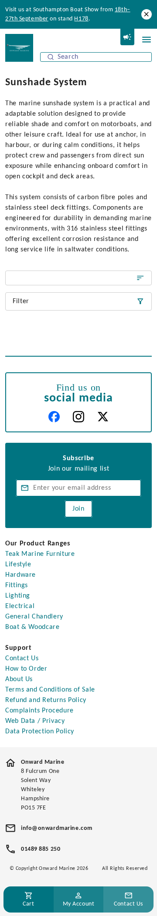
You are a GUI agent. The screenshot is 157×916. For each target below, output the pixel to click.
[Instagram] (78, 416)
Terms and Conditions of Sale (50, 689)
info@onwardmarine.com (56, 828)
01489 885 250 (40, 849)
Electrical (19, 606)
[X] (103, 416)
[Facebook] (54, 416)
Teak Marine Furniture (40, 554)
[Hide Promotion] (146, 14)
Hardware (20, 575)
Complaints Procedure (39, 710)
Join (78, 508)
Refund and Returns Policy (45, 700)
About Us (19, 679)
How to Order (26, 668)
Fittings (16, 585)
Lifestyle (18, 564)
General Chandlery (34, 616)
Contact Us (21, 658)
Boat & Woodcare (32, 627)
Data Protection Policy (39, 731)
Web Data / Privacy (35, 721)
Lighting (17, 595)
